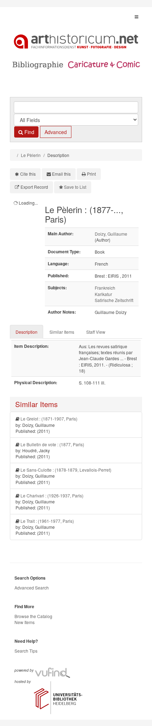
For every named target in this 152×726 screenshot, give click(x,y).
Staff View (95, 332)
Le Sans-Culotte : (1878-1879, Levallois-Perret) (66, 470)
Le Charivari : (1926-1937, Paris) (52, 495)
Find (28, 131)
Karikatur (103, 294)
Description (26, 332)
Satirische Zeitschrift (114, 300)
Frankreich (105, 288)
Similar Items (61, 332)
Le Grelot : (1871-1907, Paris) (49, 419)
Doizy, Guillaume (111, 234)
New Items (24, 622)
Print (91, 174)
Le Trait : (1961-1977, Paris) (47, 521)
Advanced (56, 131)
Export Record (34, 187)
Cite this (28, 174)
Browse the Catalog (33, 616)
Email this (61, 174)
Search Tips (25, 651)
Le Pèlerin (31, 155)
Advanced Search (31, 588)
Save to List (75, 187)
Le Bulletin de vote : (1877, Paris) (52, 444)
